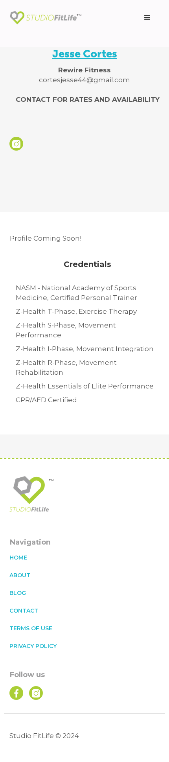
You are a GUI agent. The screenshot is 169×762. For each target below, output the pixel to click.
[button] (147, 17)
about (19, 575)
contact (23, 610)
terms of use (30, 628)
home (18, 557)
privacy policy (33, 646)
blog (17, 592)
